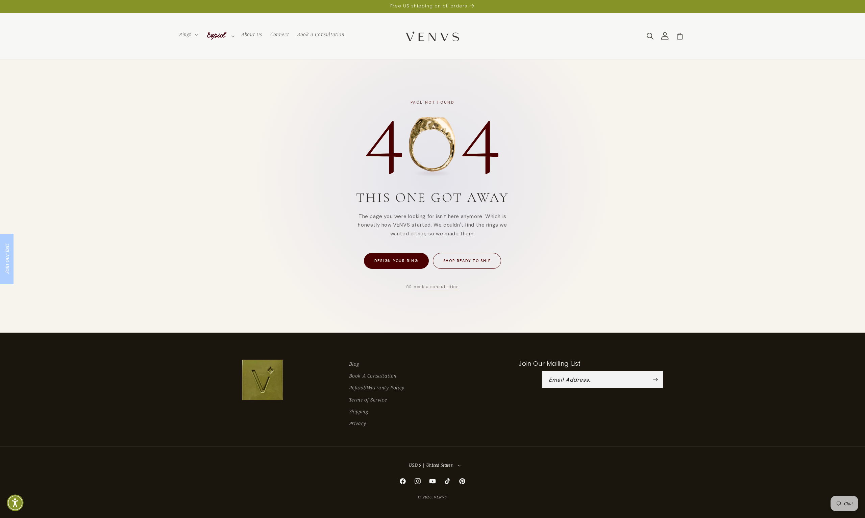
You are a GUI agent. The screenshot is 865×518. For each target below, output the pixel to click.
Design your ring (396, 260)
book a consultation (436, 286)
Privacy (357, 423)
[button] (188, 34)
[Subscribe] (655, 380)
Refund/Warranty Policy (376, 388)
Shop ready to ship (467, 260)
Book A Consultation (373, 376)
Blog (354, 364)
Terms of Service (368, 399)
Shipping (358, 411)
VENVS (440, 496)
